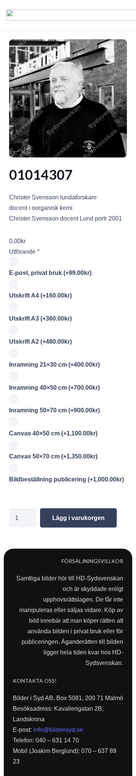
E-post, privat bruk (50, 273)
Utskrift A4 (40, 295)
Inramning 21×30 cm (54, 364)
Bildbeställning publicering (66, 479)
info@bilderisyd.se (58, 730)
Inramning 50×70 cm (54, 410)
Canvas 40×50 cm (53, 433)
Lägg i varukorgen (78, 518)
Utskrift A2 (40, 341)
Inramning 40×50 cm (54, 387)
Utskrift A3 (40, 318)
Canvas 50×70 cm (53, 456)
